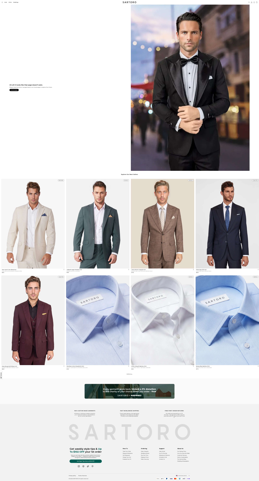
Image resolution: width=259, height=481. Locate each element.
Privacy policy (72, 475)
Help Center (162, 451)
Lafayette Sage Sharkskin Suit (74, 269)
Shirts (10, 2)
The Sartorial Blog (181, 459)
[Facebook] (83, 466)
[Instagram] (79, 466)
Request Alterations (128, 453)
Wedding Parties (145, 453)
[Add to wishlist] (128, 269)
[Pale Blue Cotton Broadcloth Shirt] (98, 320)
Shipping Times (145, 457)
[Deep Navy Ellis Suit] (227, 223)
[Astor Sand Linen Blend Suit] (33, 223)
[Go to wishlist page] (254, 2)
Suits (5, 2)
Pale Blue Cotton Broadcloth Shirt (75, 366)
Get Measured (126, 455)
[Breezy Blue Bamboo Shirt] (227, 320)
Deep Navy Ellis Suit (201, 269)
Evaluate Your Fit (127, 459)
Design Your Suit (127, 457)
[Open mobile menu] (2, 2)
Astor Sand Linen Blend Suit (9, 269)
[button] (249, 2)
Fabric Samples (144, 451)
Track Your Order (127, 451)
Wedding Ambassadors (183, 461)
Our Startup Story (181, 451)
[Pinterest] (92, 466)
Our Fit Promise (163, 453)
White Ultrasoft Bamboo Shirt (139, 366)
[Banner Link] (129, 391)
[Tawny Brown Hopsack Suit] (162, 224)
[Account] (251, 2)
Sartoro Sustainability (182, 457)
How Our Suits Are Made (183, 453)
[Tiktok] (88, 466)
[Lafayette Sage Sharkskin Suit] (98, 223)
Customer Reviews (182, 455)
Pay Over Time (144, 455)
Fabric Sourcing (145, 459)
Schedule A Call (163, 457)
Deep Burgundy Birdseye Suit (9, 366)
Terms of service (82, 475)
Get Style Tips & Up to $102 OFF (85, 461)
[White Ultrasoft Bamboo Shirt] (162, 320)
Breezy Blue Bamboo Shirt (203, 366)
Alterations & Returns (164, 455)
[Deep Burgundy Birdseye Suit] (33, 320)
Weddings (15, 2)
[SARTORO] (129, 2)
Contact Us (162, 459)
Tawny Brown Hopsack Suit (138, 269)
